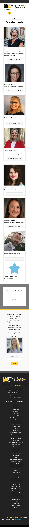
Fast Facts (16, 446)
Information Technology (16, 463)
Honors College (16, 461)
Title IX (16, 501)
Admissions (16, 411)
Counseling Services (16, 432)
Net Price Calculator (16, 480)
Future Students (16, 453)
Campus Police (16, 426)
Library (16, 470)
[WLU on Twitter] (26, 519)
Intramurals (16, 468)
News (16, 482)
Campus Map (16, 424)
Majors (16, 475)
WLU (14, 379)
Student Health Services (16, 497)
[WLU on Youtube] (15, 521)
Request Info (16, 490)
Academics (16, 409)
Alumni (16, 413)
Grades (16, 457)
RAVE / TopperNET (16, 486)
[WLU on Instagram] (14, 521)
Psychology (7, 9)
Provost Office (16, 484)
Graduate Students (16, 459)
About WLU (16, 407)
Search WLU (14, 356)
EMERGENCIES (18, 519)
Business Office (16, 422)
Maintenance (16, 472)
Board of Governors (16, 417)
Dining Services (16, 438)
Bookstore (16, 419)
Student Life (16, 499)
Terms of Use (10, 519)
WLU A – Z (16, 404)
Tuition (16, 507)
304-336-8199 (16, 318)
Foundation (16, 451)
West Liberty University (14, 6)
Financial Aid (16, 448)
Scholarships (16, 495)
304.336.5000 (15, 396)
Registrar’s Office (16, 488)
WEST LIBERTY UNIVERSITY (14, 389)
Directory (16, 440)
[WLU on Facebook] (24, 519)
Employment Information (16, 442)
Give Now (16, 455)
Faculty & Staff (16, 444)
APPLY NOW (16, 415)
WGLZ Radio (16, 510)
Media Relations (16, 477)
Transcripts (16, 503)
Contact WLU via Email (15, 401)
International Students (16, 466)
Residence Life (16, 492)
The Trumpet (16, 505)
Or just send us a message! (15, 322)
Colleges (16, 430)
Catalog (16, 428)
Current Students (16, 434)
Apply (14, 363)
